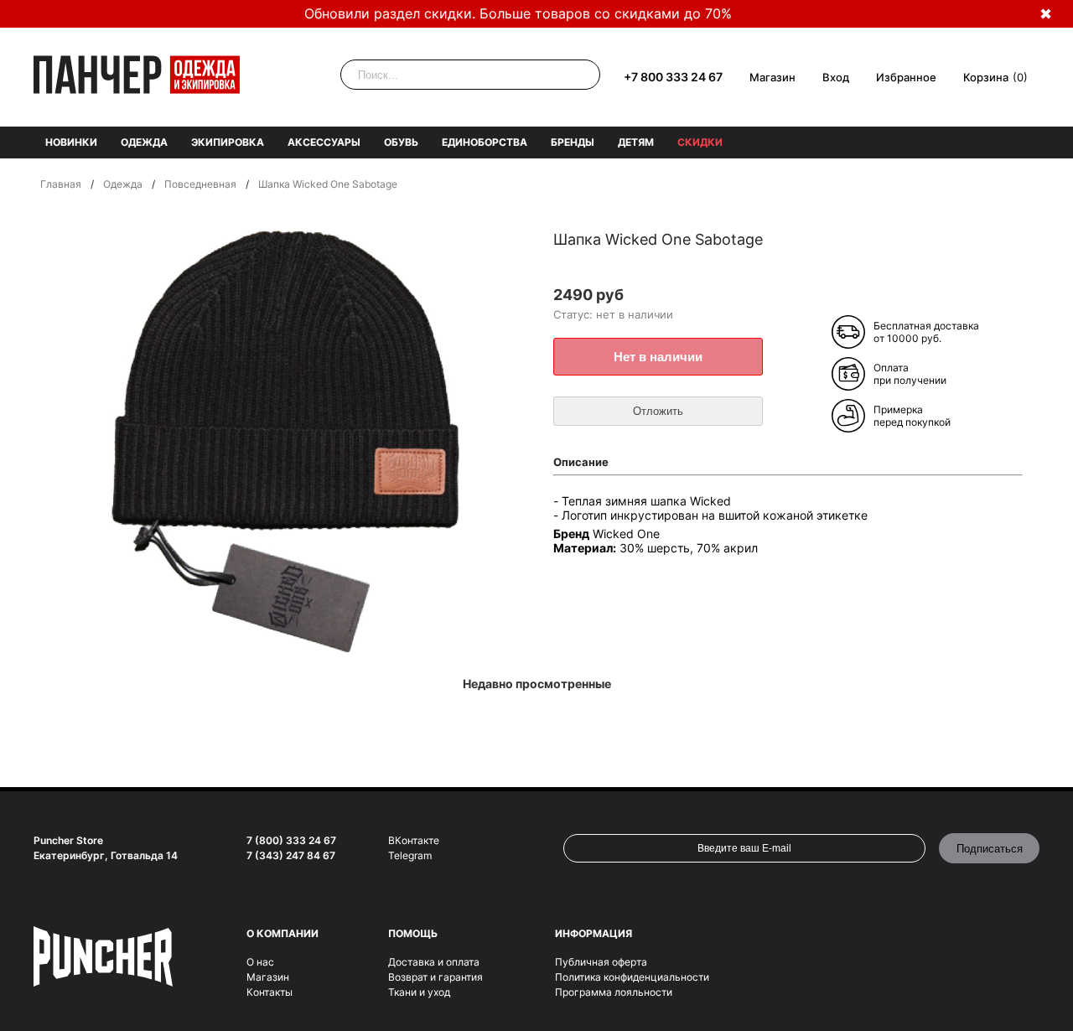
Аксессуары (324, 142)
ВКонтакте (413, 840)
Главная (60, 184)
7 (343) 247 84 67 (290, 855)
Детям (636, 142)
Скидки (700, 142)
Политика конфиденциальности (632, 977)
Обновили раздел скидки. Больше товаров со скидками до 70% (518, 13)
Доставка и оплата (433, 962)
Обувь (401, 142)
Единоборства (484, 142)
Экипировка (227, 142)
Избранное (906, 77)
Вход (835, 77)
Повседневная (200, 184)
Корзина (985, 77)
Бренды (572, 142)
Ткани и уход (419, 992)
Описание (581, 462)
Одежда (144, 142)
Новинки (71, 142)
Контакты (269, 992)
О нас (260, 962)
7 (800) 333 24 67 (291, 840)
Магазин (772, 77)
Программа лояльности (613, 992)
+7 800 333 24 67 (673, 77)
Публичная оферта (601, 962)
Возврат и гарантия (435, 977)
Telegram (410, 855)
